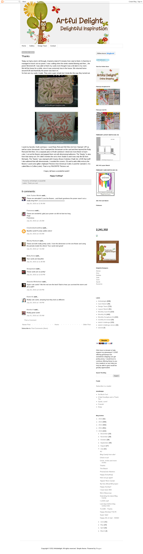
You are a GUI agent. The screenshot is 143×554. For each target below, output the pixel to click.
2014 (101, 419)
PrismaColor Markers (107, 472)
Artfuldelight (102, 301)
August (103, 446)
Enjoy (100, 407)
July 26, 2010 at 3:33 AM (35, 234)
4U (101, 451)
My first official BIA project (109, 484)
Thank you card (33, 183)
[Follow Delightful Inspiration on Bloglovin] (105, 54)
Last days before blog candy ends (107, 505)
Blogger (98, 548)
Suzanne (99, 284)
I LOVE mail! (104, 501)
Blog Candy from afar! (108, 454)
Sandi (98, 282)
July (102, 449)
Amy (97, 273)
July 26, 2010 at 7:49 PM (35, 302)
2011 (100, 428)
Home (24, 46)
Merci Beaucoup (105, 493)
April (102, 528)
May (102, 525)
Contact (53, 46)
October (103, 440)
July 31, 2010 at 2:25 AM (35, 315)
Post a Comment (30, 320)
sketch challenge (104, 322)
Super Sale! (104, 515)
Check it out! (104, 457)
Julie (97, 277)
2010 (101, 431)
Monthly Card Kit (104, 312)
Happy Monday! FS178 (108, 512)
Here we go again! (106, 478)
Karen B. (30, 297)
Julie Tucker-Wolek (34, 195)
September (104, 443)
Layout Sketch (103, 309)
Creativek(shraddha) (34, 228)
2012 (101, 425)
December (104, 434)
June (98, 280)
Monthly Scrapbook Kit (106, 317)
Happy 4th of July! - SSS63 (109, 518)
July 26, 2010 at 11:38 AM (36, 262)
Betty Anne (31, 256)
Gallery (31, 46)
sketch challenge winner (106, 325)
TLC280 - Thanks (106, 509)
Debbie (98, 275)
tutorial (100, 328)
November (104, 437)
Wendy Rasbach (33, 241)
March (102, 531)
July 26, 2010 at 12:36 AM (36, 203)
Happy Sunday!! (105, 487)
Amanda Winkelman (34, 282)
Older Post (87, 324)
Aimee (98, 271)
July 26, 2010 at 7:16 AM (35, 249)
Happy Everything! (106, 475)
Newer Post (26, 324)
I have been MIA (106, 490)
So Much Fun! (103, 394)
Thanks (102, 465)
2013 (101, 422)
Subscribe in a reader (103, 386)
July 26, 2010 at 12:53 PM (36, 274)
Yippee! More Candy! (107, 481)
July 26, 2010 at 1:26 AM (35, 221)
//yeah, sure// (102, 401)
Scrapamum (31, 269)
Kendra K (30, 309)
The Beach (104, 468)
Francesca (31, 210)
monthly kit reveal (104, 320)
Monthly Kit (102, 314)
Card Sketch (102, 304)
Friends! (101, 404)
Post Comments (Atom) (39, 328)
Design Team (42, 46)
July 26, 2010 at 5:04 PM (35, 290)
